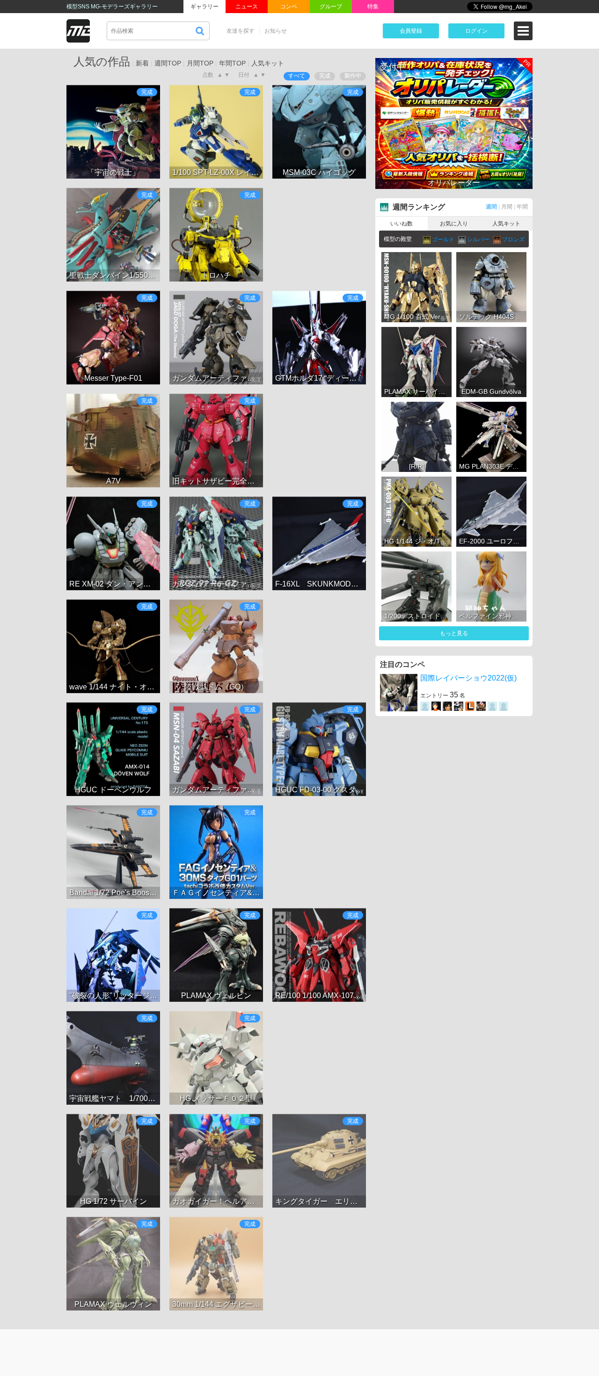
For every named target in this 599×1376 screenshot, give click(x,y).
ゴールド (444, 239)
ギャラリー (204, 6)
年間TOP (232, 63)
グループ (331, 6)
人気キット (267, 63)
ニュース (246, 6)
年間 (522, 206)
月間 (506, 206)
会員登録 (411, 31)
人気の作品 (101, 61)
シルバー (479, 239)
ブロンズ (513, 239)
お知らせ (275, 31)
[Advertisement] (319, 235)
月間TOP (200, 63)
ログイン (476, 31)
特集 (373, 6)
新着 (142, 63)
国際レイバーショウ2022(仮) (468, 678)
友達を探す (240, 31)
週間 (491, 206)
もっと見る (454, 633)
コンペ (288, 6)
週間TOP (167, 63)
